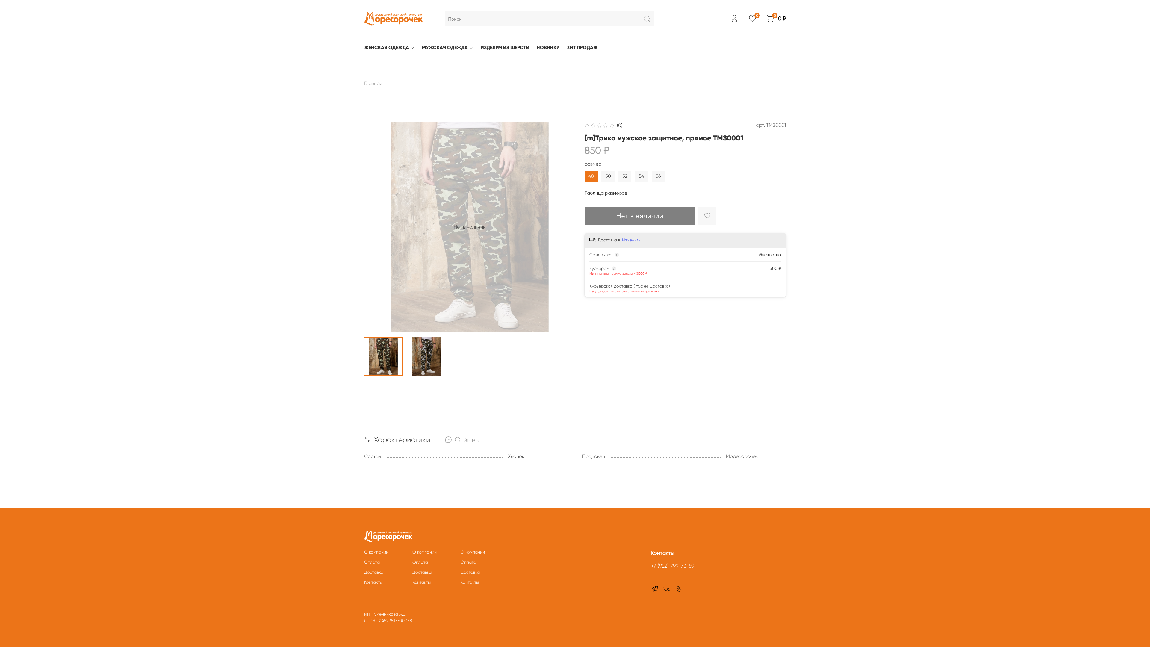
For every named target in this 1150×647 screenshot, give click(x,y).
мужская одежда (445, 47)
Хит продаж (582, 47)
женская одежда (386, 47)
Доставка (373, 572)
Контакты (373, 582)
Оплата (372, 562)
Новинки (548, 47)
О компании (376, 552)
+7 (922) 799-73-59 (672, 566)
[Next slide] (565, 227)
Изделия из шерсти (505, 47)
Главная (373, 83)
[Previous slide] (374, 227)
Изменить (631, 240)
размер (593, 164)
